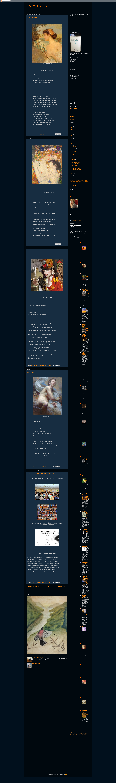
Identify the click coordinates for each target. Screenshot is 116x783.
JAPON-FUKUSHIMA (36, 663)
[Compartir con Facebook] (59, 134)
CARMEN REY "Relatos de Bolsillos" (78, 196)
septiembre (74, 151)
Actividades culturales (84, 418)
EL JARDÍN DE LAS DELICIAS (87, 515)
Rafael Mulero (84, 546)
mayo (73, 156)
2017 (72, 137)
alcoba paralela (85, 403)
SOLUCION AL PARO (32, 251)
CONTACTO (72, 116)
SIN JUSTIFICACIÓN (87, 715)
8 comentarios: (48, 365)
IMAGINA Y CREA (85, 608)
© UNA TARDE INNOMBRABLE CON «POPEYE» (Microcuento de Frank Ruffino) (85, 372)
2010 (72, 173)
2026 (72, 124)
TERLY (83, 307)
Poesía (83, 262)
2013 (72, 143)
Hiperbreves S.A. (85, 626)
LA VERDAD (87, 338)
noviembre (74, 148)
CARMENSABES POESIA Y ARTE (85, 644)
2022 (72, 130)
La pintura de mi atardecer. (87, 497)
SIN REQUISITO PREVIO (33, 17)
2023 (72, 129)
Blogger (66, 774)
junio (73, 154)
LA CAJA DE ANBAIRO (84, 698)
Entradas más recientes (33, 586)
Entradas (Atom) (36, 588)
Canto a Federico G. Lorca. (87, 293)
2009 (72, 175)
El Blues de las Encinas (85, 457)
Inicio (48, 586)
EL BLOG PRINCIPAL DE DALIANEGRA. (84, 335)
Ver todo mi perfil (73, 109)
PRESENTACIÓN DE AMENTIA (38, 657)
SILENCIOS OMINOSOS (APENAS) (87, 444)
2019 (72, 134)
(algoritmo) (87, 405)
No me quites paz (85, 385)
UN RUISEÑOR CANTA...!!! (87, 247)
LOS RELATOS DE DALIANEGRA (85, 678)
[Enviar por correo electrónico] (55, 134)
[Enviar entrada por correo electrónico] (53, 134)
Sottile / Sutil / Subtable (84, 564)
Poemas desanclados (84, 274)
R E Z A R (87, 309)
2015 (72, 140)
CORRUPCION (30, 372)
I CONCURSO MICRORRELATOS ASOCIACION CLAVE (40, 473)
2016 (72, 138)
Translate (79, 226)
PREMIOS (72, 119)
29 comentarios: (48, 134)
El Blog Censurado (84, 353)
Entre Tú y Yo (87, 479)
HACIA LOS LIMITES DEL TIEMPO (84, 243)
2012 (72, 145)
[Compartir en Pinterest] (60, 134)
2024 (72, 127)
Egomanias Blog (85, 562)
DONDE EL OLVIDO (84, 440)
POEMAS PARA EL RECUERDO (85, 290)
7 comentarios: (48, 582)
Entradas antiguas (62, 586)
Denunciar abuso (74, 185)
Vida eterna (84, 354)
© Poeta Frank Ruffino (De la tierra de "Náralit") (84, 368)
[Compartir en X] (58, 134)
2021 (72, 132)
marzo (73, 157)
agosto (73, 152)
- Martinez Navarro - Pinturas (84, 325)
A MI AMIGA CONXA (32, 141)
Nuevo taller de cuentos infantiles (85, 666)
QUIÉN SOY (72, 117)
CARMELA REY (37, 6)
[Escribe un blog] (56, 134)
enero (73, 160)
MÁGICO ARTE (84, 511)
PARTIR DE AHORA (84, 596)
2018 (72, 135)
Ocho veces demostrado (87, 629)
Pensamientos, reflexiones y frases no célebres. (85, 476)
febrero (73, 159)
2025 (72, 126)
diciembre (74, 146)
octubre (73, 149)
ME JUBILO (87, 276)
